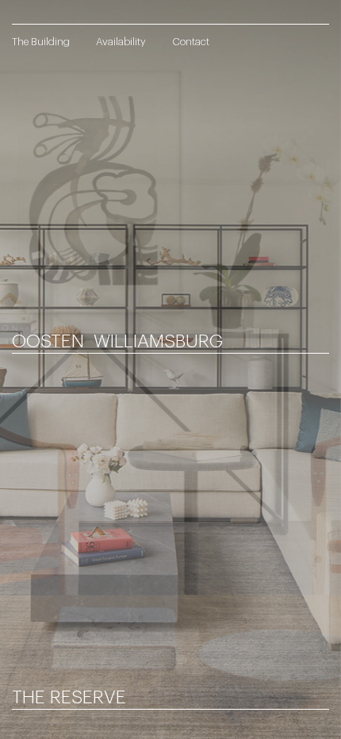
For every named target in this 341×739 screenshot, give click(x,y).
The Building (41, 41)
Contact (190, 41)
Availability (121, 41)
